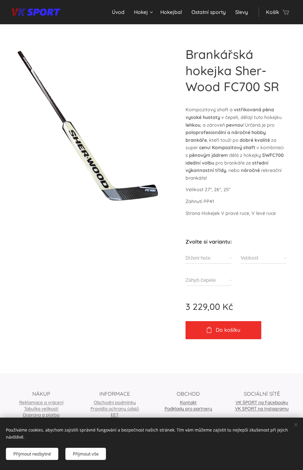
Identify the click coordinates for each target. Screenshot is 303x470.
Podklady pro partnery (188, 408)
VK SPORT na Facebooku (262, 402)
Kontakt (188, 402)
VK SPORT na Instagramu (262, 408)
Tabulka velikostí (41, 408)
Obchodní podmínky (115, 402)
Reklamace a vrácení (41, 402)
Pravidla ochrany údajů (115, 408)
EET (115, 415)
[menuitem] (119, 12)
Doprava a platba (41, 415)
